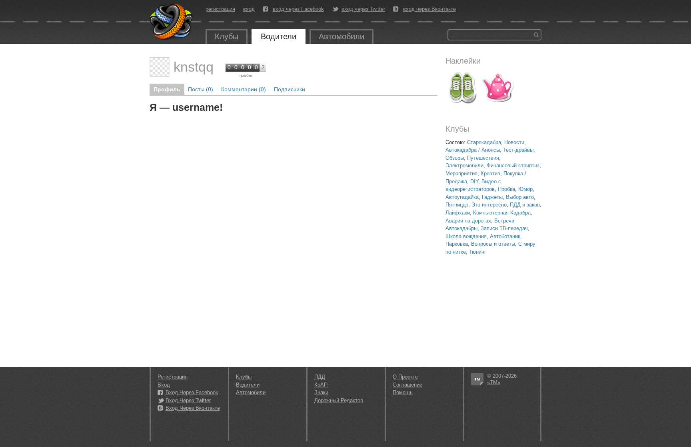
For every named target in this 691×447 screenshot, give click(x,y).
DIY (474, 181)
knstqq (194, 66)
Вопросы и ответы (493, 244)
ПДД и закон (525, 205)
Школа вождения (466, 236)
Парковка (456, 244)
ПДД (319, 377)
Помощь (403, 392)
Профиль (167, 89)
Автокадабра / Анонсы (472, 150)
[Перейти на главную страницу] (172, 22)
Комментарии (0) (243, 89)
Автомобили (341, 36)
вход (249, 9)
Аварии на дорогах (468, 221)
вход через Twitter (363, 9)
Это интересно (489, 205)
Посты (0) (200, 89)
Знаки (321, 392)
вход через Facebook (298, 9)
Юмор (525, 189)
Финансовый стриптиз (513, 165)
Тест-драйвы (518, 150)
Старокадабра (484, 142)
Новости (514, 142)
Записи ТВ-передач (504, 228)
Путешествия (483, 158)
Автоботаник (505, 236)
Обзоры (454, 158)
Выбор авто (520, 197)
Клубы (226, 36)
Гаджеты (492, 197)
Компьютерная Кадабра (502, 213)
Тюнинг (477, 252)
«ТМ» (493, 382)
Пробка (506, 189)
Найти (536, 34)
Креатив (490, 173)
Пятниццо (456, 205)
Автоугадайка (462, 197)
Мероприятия (461, 173)
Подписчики (289, 89)
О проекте (405, 377)
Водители (278, 36)
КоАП (321, 385)
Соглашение (407, 385)
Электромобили (464, 165)
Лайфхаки (457, 213)
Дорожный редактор (338, 400)
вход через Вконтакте (429, 9)
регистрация (220, 9)
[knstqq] (160, 67)
